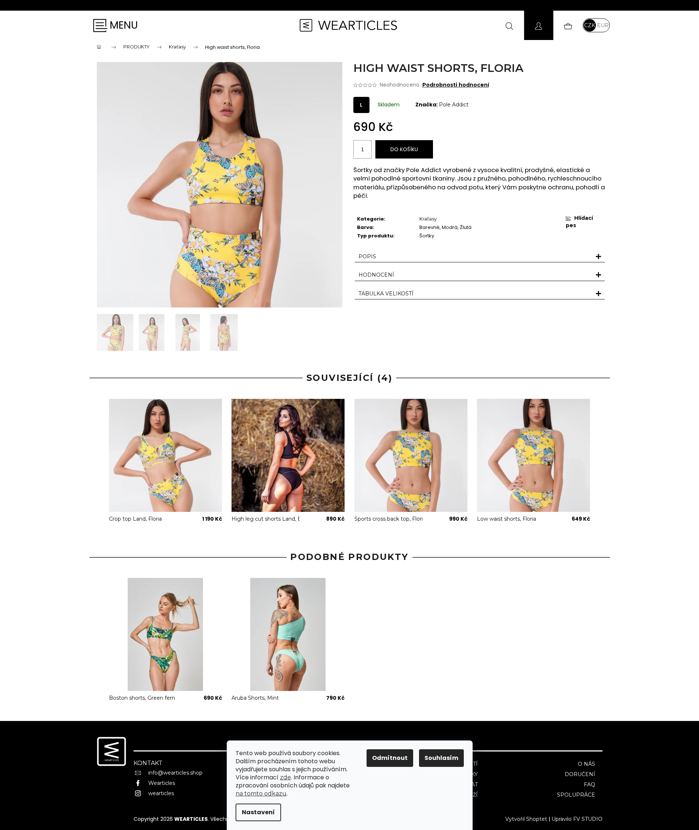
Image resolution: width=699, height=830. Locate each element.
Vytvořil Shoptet (526, 819)
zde (285, 777)
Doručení (580, 774)
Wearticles (161, 783)
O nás (586, 764)
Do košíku (404, 149)
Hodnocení (376, 275)
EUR (603, 25)
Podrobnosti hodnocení (455, 84)
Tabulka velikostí (386, 293)
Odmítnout (390, 758)
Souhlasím (441, 758)
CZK (589, 25)
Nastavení (258, 812)
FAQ (589, 784)
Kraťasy (428, 219)
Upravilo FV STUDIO (576, 819)
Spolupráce (576, 794)
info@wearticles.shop (175, 772)
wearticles (161, 793)
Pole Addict (454, 104)
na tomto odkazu (261, 793)
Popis (367, 256)
